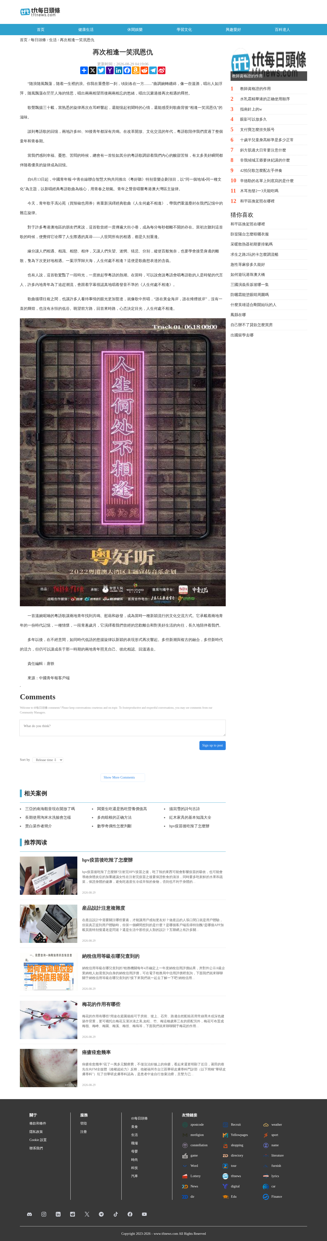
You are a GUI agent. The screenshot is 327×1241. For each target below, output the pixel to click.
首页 (41, 30)
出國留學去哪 (242, 335)
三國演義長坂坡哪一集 (250, 285)
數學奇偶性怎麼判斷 (114, 826)
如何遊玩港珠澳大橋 (248, 275)
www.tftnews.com (166, 1233)
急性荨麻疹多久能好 (248, 264)
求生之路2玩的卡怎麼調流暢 (254, 254)
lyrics (275, 1176)
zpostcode (197, 1124)
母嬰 (134, 1151)
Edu (233, 1196)
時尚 (134, 1160)
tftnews (235, 1176)
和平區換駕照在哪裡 (248, 224)
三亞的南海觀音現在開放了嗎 (50, 809)
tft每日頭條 (139, 1118)
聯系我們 (36, 1148)
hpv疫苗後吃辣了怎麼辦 (189, 826)
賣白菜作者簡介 (38, 826)
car (273, 1186)
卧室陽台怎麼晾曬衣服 (250, 234)
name (275, 1145)
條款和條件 (37, 1123)
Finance (276, 1196)
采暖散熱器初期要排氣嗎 (252, 244)
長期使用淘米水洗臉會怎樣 (48, 817)
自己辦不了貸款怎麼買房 (252, 325)
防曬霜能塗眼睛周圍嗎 (250, 295)
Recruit (235, 1124)
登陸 (83, 1123)
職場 (134, 1143)
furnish (276, 1166)
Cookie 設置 (38, 1140)
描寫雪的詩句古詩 (184, 809)
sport (274, 1135)
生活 (53, 40)
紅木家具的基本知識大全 (190, 817)
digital (235, 1186)
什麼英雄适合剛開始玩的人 (253, 305)
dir (192, 1196)
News (194, 1186)
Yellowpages (239, 1135)
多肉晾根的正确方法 (114, 817)
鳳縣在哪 (238, 315)
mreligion (197, 1135)
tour (233, 1166)
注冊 (83, 1132)
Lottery (195, 1176)
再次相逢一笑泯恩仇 (77, 40)
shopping (236, 1145)
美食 (134, 1127)
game (194, 1155)
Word (194, 1166)
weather (276, 1124)
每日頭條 (38, 40)
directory (236, 1155)
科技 (134, 1168)
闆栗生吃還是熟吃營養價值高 (122, 809)
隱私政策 (36, 1132)
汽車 (134, 1176)
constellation (199, 1145)
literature (277, 1155)
